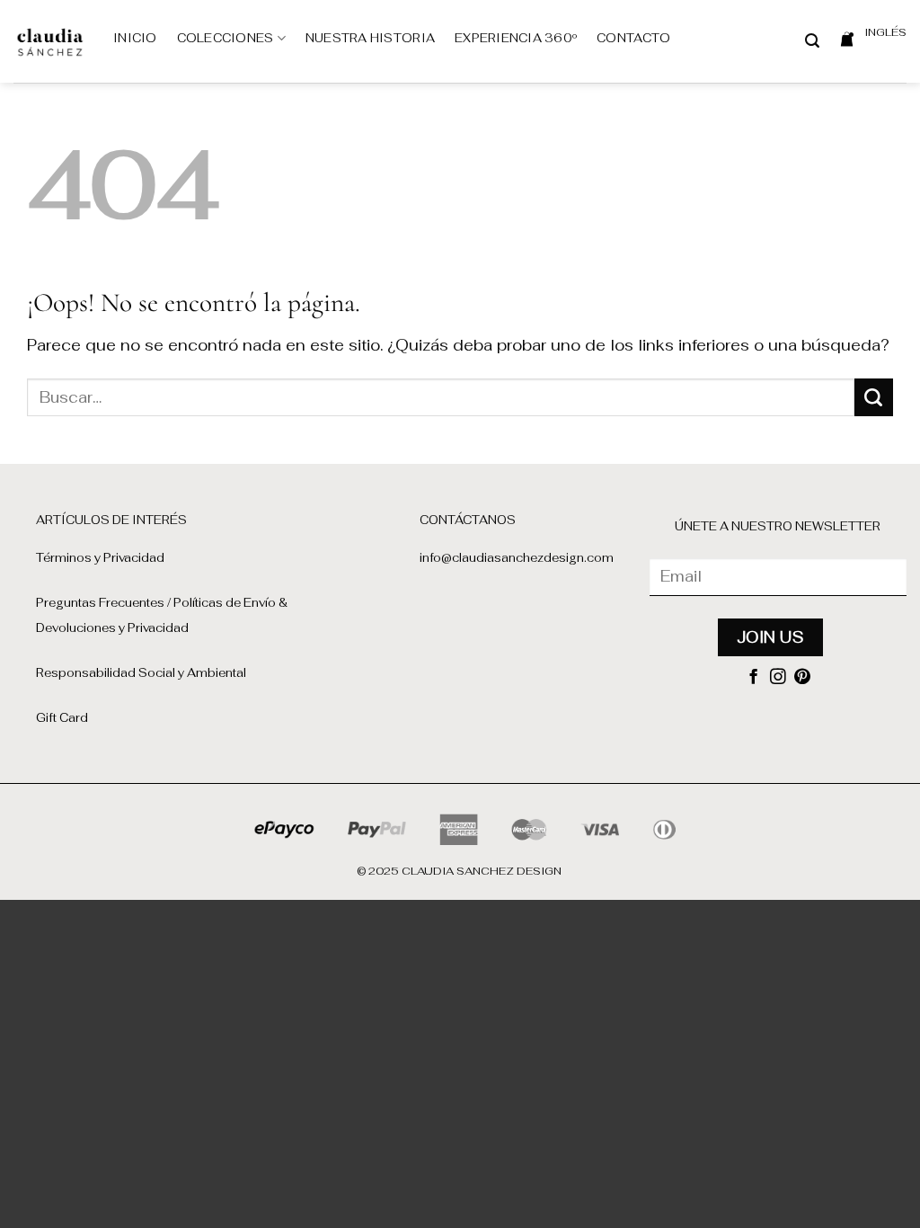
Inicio (135, 38)
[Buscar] (812, 40)
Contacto (633, 38)
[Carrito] (846, 38)
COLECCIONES (225, 38)
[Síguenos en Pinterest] (802, 678)
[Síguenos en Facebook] (754, 678)
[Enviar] (873, 397)
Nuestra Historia (370, 38)
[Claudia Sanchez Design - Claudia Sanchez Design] (49, 41)
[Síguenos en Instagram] (778, 678)
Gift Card (62, 717)
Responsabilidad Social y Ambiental (141, 673)
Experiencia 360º (516, 38)
